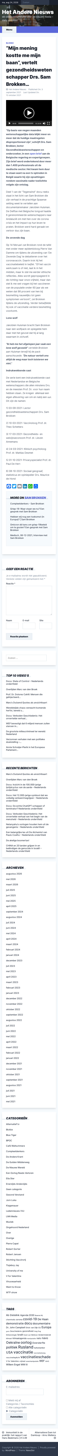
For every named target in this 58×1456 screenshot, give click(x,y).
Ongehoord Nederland (17, 1227)
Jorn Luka (11, 1200)
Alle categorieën (17, 1407)
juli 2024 (10, 922)
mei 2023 (11, 971)
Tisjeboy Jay (12, 1265)
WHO (47, 1361)
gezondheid (27, 1331)
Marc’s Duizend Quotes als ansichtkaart (26, 774)
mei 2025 (11, 900)
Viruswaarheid (13, 1281)
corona (19, 1319)
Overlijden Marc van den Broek (21, 779)
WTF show (11, 1292)
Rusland (25, 1347)
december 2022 (14, 998)
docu (28, 1323)
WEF (42, 1361)
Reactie (10, 583)
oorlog (26, 1342)
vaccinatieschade (36, 1357)
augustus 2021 (14, 1085)
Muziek (9, 1221)
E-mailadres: (13, 1386)
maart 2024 (12, 944)
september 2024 (14, 911)
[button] (29, 113)
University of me (14, 1270)
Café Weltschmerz (15, 1145)
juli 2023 (10, 966)
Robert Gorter (13, 1249)
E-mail (26, 620)
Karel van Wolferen (31, 1335)
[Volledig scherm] (48, 123)
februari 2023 (13, 987)
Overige (10, 1238)
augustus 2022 (14, 1020)
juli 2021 (10, 1090)
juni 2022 (11, 1031)
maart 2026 (12, 884)
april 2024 (11, 938)
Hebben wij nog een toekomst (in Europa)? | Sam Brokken (27, 518)
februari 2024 (13, 949)
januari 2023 (12, 993)
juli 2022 (10, 1025)
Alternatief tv (12, 1124)
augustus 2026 (14, 873)
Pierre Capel (12, 1243)
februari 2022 (13, 1052)
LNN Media (11, 1216)
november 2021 (14, 1069)
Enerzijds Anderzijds (16, 1184)
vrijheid (22, 1361)
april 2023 (11, 976)
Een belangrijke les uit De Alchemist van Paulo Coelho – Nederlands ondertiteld (26, 833)
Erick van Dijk (32, 1327)
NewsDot (30, 1450)
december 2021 (14, 1063)
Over (8, 1232)
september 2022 (14, 1014)
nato (39, 1338)
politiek (12, 1347)
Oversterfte (38, 1342)
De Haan (43, 1319)
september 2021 (14, 1079)
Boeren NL (39, 1315)
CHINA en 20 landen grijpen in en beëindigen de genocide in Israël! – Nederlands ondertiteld (24, 848)
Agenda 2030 (27, 1315)
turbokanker (39, 1348)
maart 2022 (12, 1047)
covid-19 (30, 1319)
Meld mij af (14, 1400)
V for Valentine (13, 1276)
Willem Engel (13, 1364)
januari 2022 (12, 1058)
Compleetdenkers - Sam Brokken (27, 503)
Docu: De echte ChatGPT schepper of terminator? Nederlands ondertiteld (25, 807)
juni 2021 (11, 1096)
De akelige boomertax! (17, 840)
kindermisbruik (44, 1335)
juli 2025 (10, 890)
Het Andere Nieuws (28, 12)
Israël (20, 1334)
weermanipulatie (32, 1361)
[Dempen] (44, 123)
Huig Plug (37, 1331)
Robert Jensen (13, 1254)
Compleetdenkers (15, 1151)
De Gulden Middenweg (17, 1162)
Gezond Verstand (15, 1194)
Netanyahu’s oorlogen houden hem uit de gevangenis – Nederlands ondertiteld (27, 825)
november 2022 (14, 1004)
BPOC (9, 1140)
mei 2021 (10, 1101)
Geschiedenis (16, 1331)
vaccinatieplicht (13, 1357)
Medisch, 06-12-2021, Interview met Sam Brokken (28, 536)
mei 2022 (11, 1036)
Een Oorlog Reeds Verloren (20, 1173)
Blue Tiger (11, 1135)
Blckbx (10, 43)
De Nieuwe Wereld (15, 1167)
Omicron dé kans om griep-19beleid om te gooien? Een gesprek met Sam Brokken (29, 527)
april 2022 (11, 1041)
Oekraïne (13, 1343)
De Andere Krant (14, 1156)
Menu (9, 29)
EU (39, 1327)
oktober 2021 (13, 1074)
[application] (29, 113)
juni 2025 (11, 895)
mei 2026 (11, 879)
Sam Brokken (35, 497)
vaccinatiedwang (39, 1353)
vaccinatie (23, 1352)
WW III (24, 1364)
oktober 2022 (13, 1009)
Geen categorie (14, 1189)
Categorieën (16, 1411)
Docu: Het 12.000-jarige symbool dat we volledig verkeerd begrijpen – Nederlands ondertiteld (27, 798)
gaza (7, 1331)
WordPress (10, 1450)
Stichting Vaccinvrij (16, 1259)
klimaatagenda (19, 1338)
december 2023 (14, 960)
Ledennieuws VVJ (15, 1211)
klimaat (9, 1338)
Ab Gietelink (13, 1315)
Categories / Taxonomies (20, 1404)
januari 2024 (12, 955)
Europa (46, 1327)
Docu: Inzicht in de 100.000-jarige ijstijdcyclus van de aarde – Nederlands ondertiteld (26, 787)
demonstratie (15, 1323)
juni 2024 (11, 927)
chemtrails (10, 1319)
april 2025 (11, 906)
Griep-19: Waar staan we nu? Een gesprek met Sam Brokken (27, 510)
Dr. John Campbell (15, 1327)
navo (45, 1338)
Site (41, 620)
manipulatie (31, 1338)
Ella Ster (10, 1178)
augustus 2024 (14, 917)
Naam (9, 620)
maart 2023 (12, 982)
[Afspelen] (9, 123)
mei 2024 (11, 933)
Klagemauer (12, 1205)
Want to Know (13, 1287)
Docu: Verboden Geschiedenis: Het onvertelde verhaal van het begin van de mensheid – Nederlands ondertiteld (26, 816)
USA (9, 1352)
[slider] (25, 123)
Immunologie (11, 1335)
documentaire (41, 1323)
